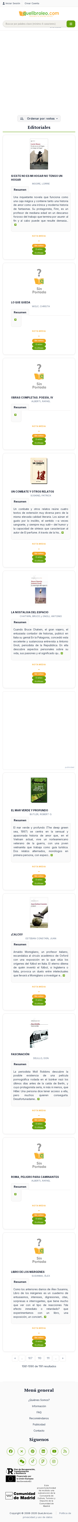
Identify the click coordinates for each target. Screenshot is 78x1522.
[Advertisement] (39, 73)
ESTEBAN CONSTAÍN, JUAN (41, 938)
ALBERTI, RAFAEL (40, 401)
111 (48, 1358)
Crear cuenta (32, 3)
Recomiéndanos (39, 1418)
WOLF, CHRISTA (41, 306)
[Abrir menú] (71, 23)
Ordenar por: (40, 118)
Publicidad (39, 1424)
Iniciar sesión (13, 3)
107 (30, 1358)
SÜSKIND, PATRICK (40, 495)
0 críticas (39, 253)
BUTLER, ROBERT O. (41, 814)
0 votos (39, 249)
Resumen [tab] (20, 189)
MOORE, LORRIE (41, 183)
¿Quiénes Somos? (39, 1399)
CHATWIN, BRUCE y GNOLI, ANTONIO (41, 616)
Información (39, 1406)
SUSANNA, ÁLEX (41, 1275)
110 (39, 1358)
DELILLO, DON (41, 1058)
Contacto (39, 1430)
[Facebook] (11, 1451)
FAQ (39, 1412)
